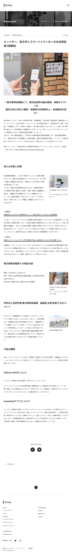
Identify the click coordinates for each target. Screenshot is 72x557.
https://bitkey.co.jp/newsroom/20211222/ (29, 149)
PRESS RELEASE (17, 35)
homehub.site (7, 531)
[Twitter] (39, 449)
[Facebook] (32, 449)
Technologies (42, 507)
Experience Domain (8, 525)
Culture (5, 513)
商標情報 (30, 548)
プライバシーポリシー (21, 548)
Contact (40, 516)
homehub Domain (8, 519)
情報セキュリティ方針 (8, 548)
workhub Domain (8, 522)
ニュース (34, 21)
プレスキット (45, 21)
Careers (40, 510)
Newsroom (10, 21)
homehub (65, 35)
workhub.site (6, 534)
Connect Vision (7, 510)
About (4, 507)
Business (5, 516)
